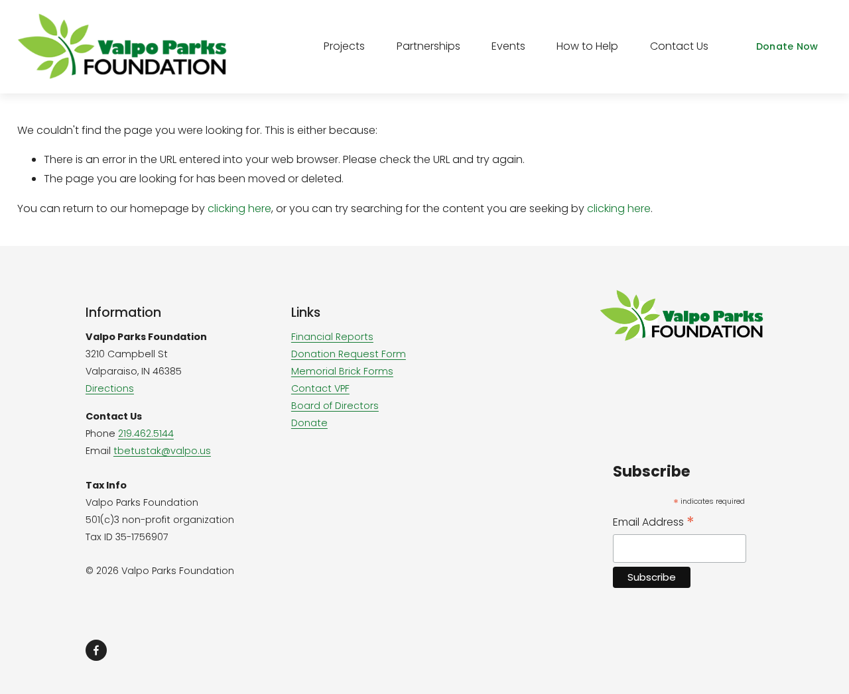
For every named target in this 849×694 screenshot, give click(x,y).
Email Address (653, 522)
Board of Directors (335, 405)
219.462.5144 (146, 433)
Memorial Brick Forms (342, 371)
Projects (344, 46)
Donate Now (787, 46)
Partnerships (428, 46)
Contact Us (679, 46)
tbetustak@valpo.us (162, 450)
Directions (110, 388)
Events (508, 46)
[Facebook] (96, 650)
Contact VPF (320, 388)
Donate (309, 423)
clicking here (239, 208)
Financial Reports (332, 336)
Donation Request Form (348, 354)
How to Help (587, 46)
